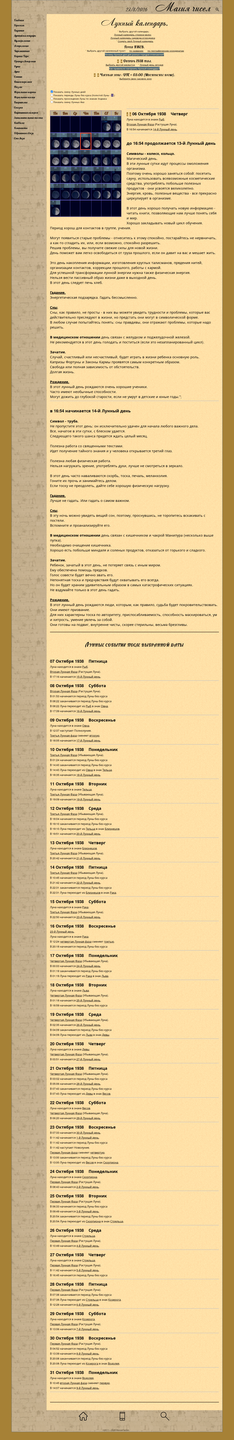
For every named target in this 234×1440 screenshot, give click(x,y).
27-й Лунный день (88, 1059)
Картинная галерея (26, 112)
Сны (53, 307)
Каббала (19, 123)
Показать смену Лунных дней (69, 91)
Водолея (113, 1363)
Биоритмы (20, 102)
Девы (105, 1035)
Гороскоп (19, 25)
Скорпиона (110, 1162)
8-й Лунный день (87, 1353)
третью (109, 941)
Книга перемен (23, 81)
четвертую (97, 1152)
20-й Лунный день (88, 834)
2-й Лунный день (87, 1187)
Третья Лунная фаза (63, 735)
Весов (106, 1094)
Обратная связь (24, 133)
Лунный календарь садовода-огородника (132, 38)
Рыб (161, 119)
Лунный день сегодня (151, 64)
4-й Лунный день (87, 1246)
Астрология (21, 46)
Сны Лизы (19, 138)
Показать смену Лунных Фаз (68, 102)
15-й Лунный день (88, 677)
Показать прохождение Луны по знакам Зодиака (80, 98)
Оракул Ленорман (25, 61)
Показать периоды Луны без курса (72, 95)
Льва (105, 976)
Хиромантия (21, 51)
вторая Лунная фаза (73, 1383)
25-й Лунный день (88, 1000)
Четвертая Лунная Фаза (66, 961)
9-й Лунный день (87, 1388)
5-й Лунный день (87, 1270)
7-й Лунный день (87, 1329)
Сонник (18, 76)
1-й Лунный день (87, 1138)
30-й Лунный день (88, 1133)
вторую (94, 735)
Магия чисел (183, 7)
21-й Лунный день (88, 858)
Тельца (107, 770)
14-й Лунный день (165, 129)
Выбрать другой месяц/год (120, 64)
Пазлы (18, 87)
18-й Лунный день (88, 775)
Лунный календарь (25, 35)
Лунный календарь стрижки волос (132, 34)
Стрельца (116, 1221)
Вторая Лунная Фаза (140, 124)
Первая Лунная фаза (64, 1152)
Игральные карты (25, 92)
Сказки (18, 107)
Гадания (19, 30)
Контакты (20, 128)
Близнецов (112, 829)
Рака (113, 893)
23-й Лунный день (88, 917)
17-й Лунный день (88, 740)
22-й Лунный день (88, 883)
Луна (17, 71)
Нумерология (22, 40)
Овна (104, 706)
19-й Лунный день (88, 799)
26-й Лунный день (88, 1025)
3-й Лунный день (87, 1211)
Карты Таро (21, 56)
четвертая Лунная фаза (75, 941)
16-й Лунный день (88, 711)
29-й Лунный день (88, 1118)
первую (105, 1383)
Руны (17, 66)
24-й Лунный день (88, 966)
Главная (19, 20)
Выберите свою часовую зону (135, 78)
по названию (136, 50)
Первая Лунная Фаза (64, 1182)
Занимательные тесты (28, 117)
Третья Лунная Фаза (63, 755)
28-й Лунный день (88, 1084)
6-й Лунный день (87, 1305)
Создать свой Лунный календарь (135, 41)
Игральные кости (24, 97)
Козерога (114, 1300)
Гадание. (58, 292)
